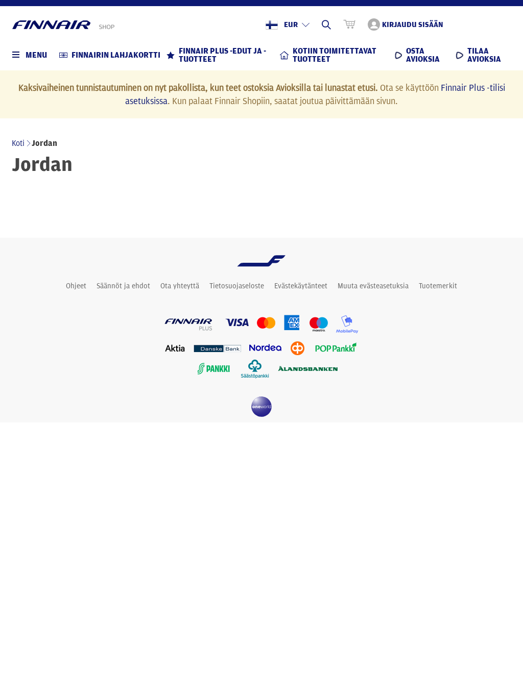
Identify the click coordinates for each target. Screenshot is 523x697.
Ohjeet (76, 285)
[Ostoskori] (349, 24)
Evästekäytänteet (300, 285)
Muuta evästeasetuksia (373, 285)
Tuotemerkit (438, 285)
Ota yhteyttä (179, 285)
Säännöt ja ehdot (123, 285)
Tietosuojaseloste (236, 285)
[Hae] (326, 24)
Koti (18, 143)
